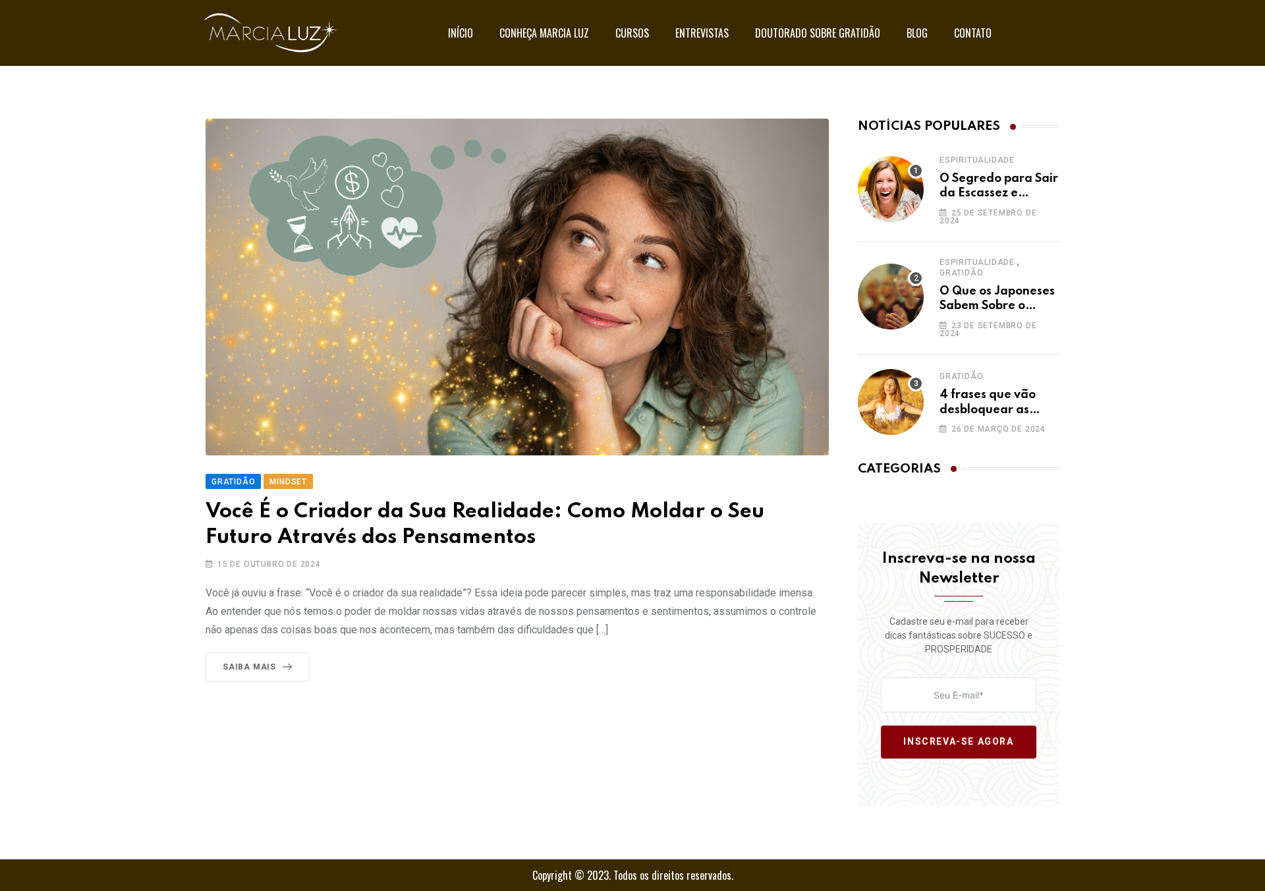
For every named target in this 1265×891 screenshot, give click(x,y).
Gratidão (961, 272)
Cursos (632, 33)
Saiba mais (249, 667)
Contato (973, 33)
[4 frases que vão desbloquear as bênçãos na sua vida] (891, 402)
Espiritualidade (977, 160)
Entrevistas (702, 33)
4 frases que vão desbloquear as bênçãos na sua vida (998, 409)
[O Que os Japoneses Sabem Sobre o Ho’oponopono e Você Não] (891, 297)
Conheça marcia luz (544, 33)
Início (460, 33)
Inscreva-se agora (958, 742)
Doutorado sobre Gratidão (817, 33)
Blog (917, 33)
